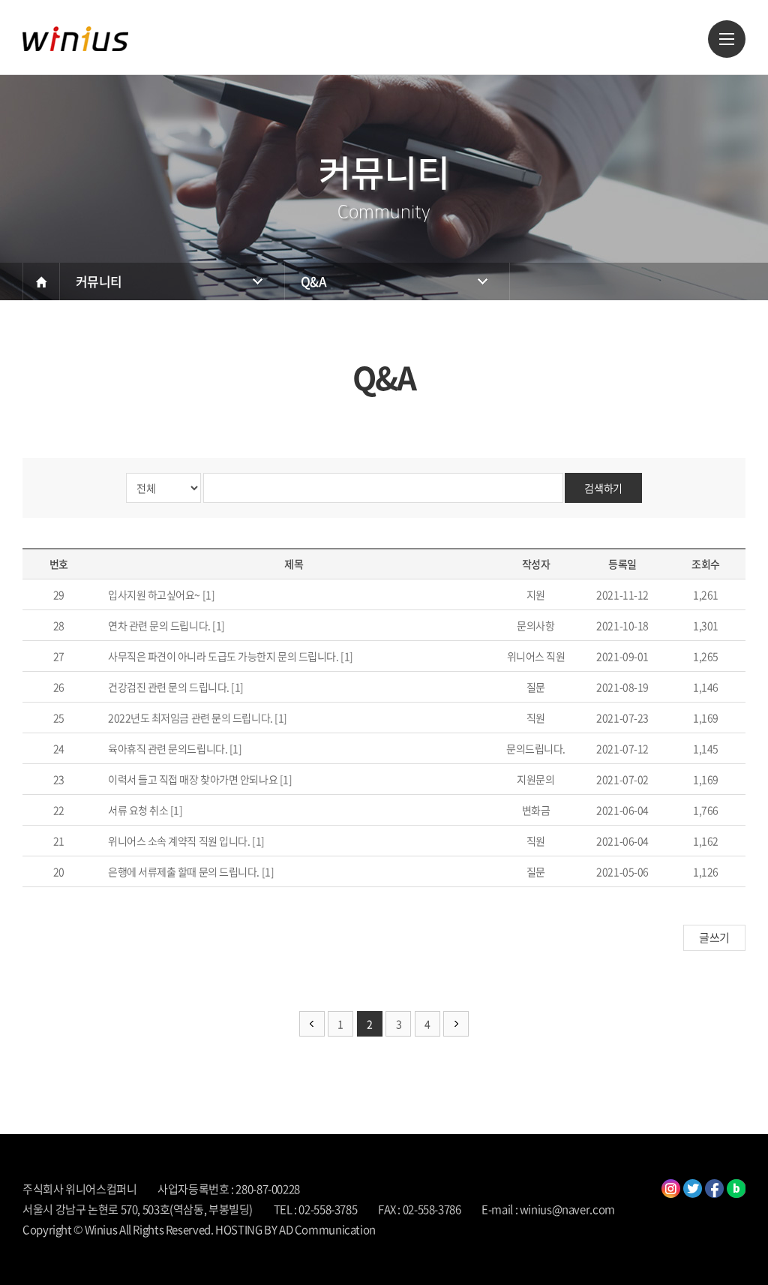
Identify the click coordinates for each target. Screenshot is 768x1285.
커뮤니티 (99, 281)
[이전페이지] (312, 1024)
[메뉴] (727, 39)
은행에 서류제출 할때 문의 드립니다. (184, 871)
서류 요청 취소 (138, 809)
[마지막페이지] (456, 1024)
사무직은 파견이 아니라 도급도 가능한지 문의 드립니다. (223, 656)
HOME (41, 281)
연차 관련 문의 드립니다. (159, 625)
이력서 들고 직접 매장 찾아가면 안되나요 (193, 779)
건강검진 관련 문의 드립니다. (169, 686)
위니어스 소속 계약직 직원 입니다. (179, 840)
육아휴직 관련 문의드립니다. (167, 748)
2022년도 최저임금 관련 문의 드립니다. (190, 717)
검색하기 (603, 487)
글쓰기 (714, 937)
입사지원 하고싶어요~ (154, 594)
